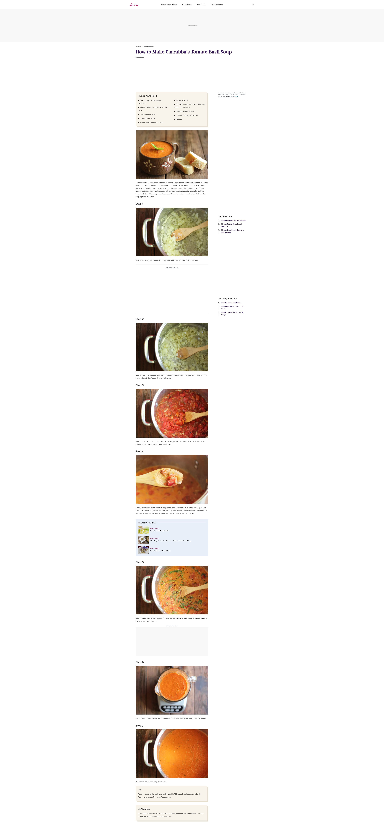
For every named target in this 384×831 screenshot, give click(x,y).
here (236, 96)
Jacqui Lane (140, 57)
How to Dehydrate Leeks (159, 531)
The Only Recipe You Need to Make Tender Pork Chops (171, 541)
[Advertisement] (192, 75)
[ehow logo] (134, 4)
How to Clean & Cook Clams (160, 551)
